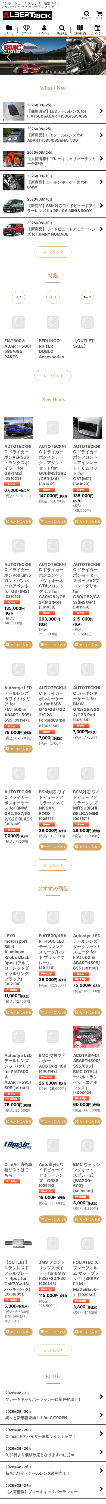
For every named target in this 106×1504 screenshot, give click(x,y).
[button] (86, 15)
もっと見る (51, 252)
